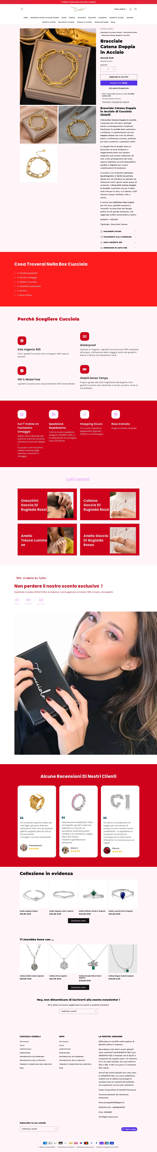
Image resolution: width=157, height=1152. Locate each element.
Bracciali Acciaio (130, 32)
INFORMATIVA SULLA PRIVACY (33, 1060)
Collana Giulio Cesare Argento (32, 976)
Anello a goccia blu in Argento (121, 911)
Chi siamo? (24, 1042)
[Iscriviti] (95, 1011)
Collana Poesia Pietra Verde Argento (90, 977)
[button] (22, 9)
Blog (22, 1068)
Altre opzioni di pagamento (119, 88)
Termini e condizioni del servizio (107, 1147)
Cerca (22, 1045)
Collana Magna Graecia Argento (121, 976)
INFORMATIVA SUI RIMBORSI (32, 1057)
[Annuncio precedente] (20, 2)
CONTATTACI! (25, 1049)
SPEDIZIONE (25, 1053)
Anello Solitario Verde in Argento (92, 911)
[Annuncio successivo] (136, 2)
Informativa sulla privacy (85, 1147)
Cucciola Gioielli (49, 1147)
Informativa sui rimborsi (66, 1147)
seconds (41, 604)
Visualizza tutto (78, 921)
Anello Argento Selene (29, 911)
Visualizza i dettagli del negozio (115, 102)
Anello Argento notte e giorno (61, 911)
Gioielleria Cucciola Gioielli (111, 32)
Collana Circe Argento (58, 976)
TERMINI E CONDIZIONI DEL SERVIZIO (36, 1064)
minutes (28, 604)
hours (16, 604)
